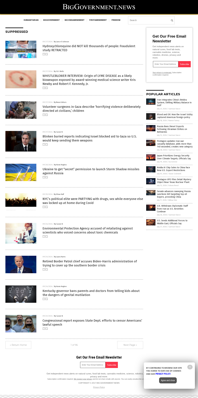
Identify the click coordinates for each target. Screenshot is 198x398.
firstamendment (98, 20)
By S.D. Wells (59, 71)
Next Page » (130, 345)
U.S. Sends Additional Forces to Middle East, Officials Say (172, 222)
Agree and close (168, 380)
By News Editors (60, 102)
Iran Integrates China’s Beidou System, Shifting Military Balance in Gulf (174, 102)
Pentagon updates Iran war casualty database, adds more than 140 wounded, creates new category (175, 144)
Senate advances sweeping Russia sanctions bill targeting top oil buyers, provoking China (174, 194)
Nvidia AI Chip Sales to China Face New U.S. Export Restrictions (173, 169)
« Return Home (18, 345)
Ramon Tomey (173, 121)
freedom (116, 20)
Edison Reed (173, 185)
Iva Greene (173, 162)
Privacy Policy (99, 387)
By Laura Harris (59, 257)
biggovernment (51, 20)
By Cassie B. (58, 132)
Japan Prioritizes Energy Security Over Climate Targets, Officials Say (174, 157)
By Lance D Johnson (61, 42)
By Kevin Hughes (60, 165)
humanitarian (31, 20)
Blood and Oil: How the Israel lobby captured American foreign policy (175, 116)
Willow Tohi (172, 200)
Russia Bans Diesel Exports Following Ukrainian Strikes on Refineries (172, 129)
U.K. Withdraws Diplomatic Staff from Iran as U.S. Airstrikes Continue (172, 209)
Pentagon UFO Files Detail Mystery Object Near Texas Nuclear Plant (174, 181)
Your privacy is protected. (162, 72)
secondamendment (74, 20)
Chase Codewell (175, 174)
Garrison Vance (174, 109)
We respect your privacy (83, 379)
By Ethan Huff (59, 194)
